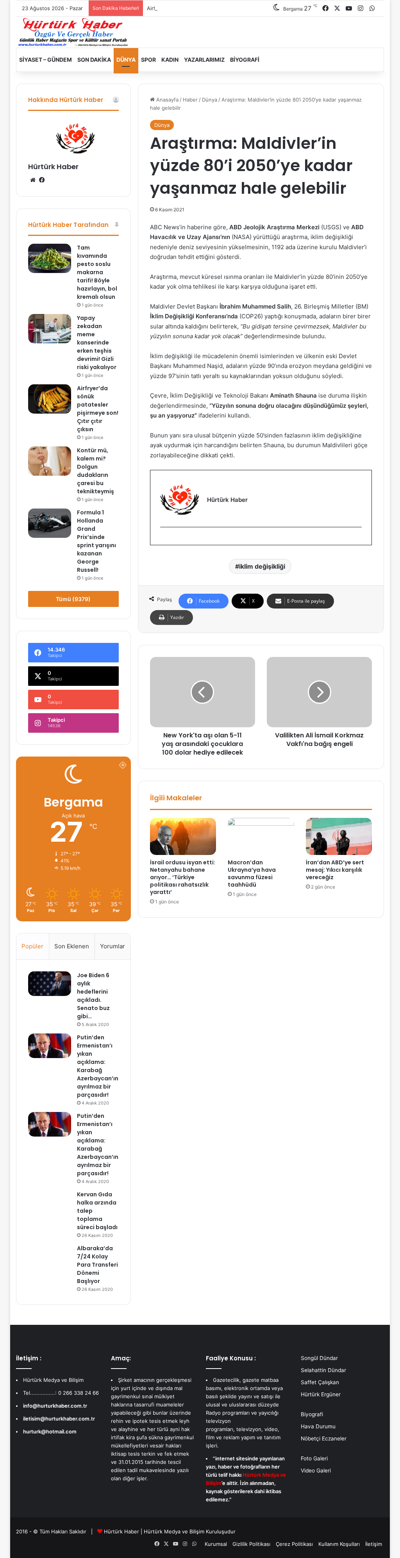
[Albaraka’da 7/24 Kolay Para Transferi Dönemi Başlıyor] (49, 1256)
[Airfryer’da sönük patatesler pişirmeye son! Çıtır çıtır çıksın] (49, 399)
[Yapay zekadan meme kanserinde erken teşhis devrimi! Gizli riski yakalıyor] (49, 328)
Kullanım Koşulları (339, 1544)
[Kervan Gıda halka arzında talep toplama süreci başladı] (49, 1202)
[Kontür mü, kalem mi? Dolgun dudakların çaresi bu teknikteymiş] (49, 461)
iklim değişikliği (262, 566)
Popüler (32, 946)
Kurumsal (216, 1544)
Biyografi (244, 59)
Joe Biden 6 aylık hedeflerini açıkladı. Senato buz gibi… (93, 995)
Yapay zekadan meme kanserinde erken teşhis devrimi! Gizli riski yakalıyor (96, 342)
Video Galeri (316, 1470)
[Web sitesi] (33, 180)
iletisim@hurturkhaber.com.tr (59, 1418)
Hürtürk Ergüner (321, 1394)
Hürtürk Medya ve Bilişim (174, 1531)
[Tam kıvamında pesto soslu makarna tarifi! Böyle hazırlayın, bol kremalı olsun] (49, 258)
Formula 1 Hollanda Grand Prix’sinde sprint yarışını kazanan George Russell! (96, 541)
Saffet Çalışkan (320, 1382)
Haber (190, 99)
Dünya (126, 59)
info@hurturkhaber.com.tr (55, 1406)
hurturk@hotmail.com (50, 1431)
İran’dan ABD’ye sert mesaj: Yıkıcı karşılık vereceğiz (335, 869)
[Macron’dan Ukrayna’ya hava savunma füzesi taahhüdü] (261, 836)
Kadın (170, 59)
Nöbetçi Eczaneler (323, 1438)
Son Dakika (94, 59)
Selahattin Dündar (323, 1370)
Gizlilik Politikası (251, 1544)
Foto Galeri (314, 1458)
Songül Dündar (319, 1358)
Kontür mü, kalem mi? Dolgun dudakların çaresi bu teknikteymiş (95, 470)
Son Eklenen (71, 946)
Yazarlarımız (204, 59)
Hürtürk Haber (53, 166)
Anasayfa (167, 99)
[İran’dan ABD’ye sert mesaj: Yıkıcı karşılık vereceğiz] (339, 836)
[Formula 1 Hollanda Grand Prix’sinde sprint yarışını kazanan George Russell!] (49, 523)
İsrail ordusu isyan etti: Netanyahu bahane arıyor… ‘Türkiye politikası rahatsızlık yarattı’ (182, 877)
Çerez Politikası (294, 1544)
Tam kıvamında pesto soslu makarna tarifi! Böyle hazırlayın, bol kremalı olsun (97, 272)
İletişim (373, 1544)
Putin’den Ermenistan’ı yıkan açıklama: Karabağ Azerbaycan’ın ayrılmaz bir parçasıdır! (97, 1066)
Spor (148, 59)
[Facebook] (165, 540)
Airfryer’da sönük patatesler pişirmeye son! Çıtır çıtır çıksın (217, 8)
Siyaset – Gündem (45, 59)
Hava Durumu (318, 1426)
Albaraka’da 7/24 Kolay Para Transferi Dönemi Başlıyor (97, 1264)
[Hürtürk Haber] (73, 32)
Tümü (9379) (73, 599)
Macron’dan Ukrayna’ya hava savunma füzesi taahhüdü (252, 873)
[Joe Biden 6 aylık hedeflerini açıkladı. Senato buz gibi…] (49, 983)
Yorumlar (112, 946)
